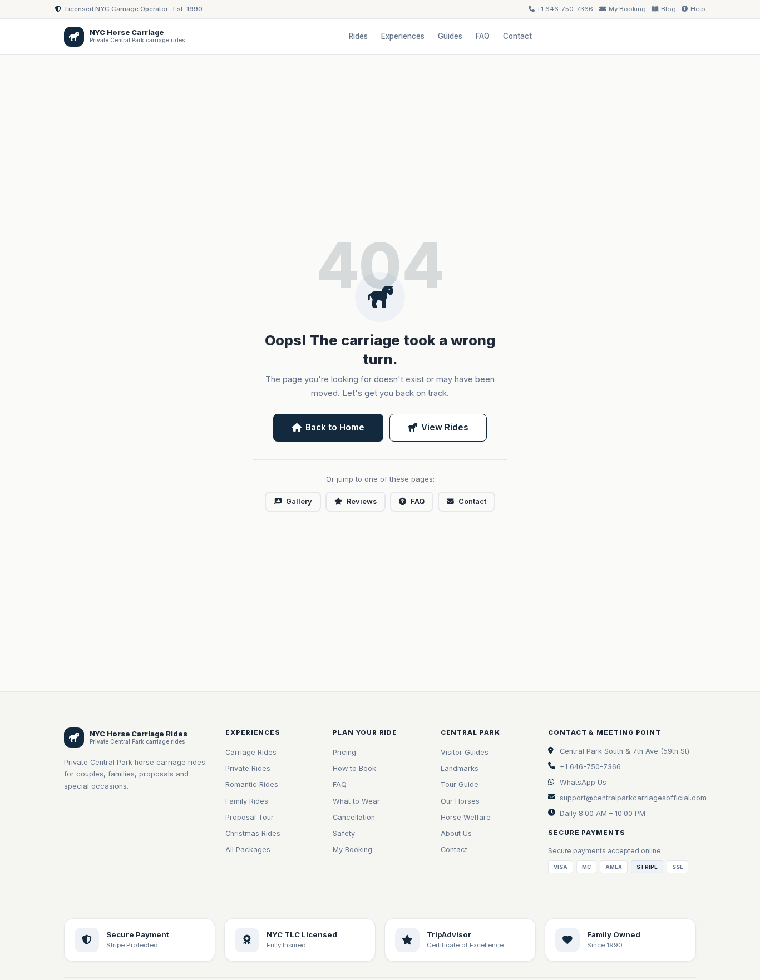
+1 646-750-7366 (590, 767)
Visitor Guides (464, 752)
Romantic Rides (251, 784)
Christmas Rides (252, 833)
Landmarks (459, 768)
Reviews (362, 501)
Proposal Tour (249, 817)
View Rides (444, 427)
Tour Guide (459, 784)
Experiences (403, 36)
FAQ (483, 36)
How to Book (354, 768)
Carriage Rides (251, 752)
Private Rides (247, 768)
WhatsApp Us (583, 782)
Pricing (344, 752)
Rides (358, 36)
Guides (450, 36)
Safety (344, 833)
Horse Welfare (466, 817)
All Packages (247, 849)
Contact (517, 36)
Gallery (299, 501)
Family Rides (246, 801)
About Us (456, 833)
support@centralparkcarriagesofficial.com (633, 798)
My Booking (352, 849)
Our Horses (460, 801)
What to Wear (356, 801)
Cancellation (354, 817)
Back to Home (334, 427)
